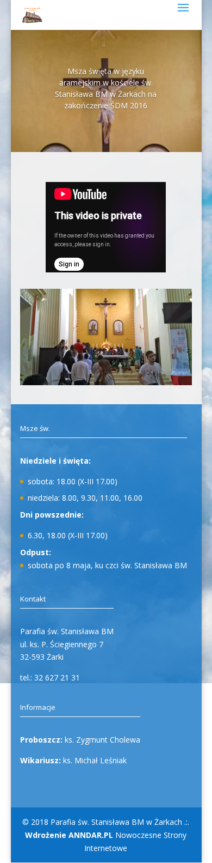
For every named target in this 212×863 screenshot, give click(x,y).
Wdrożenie (69, 835)
